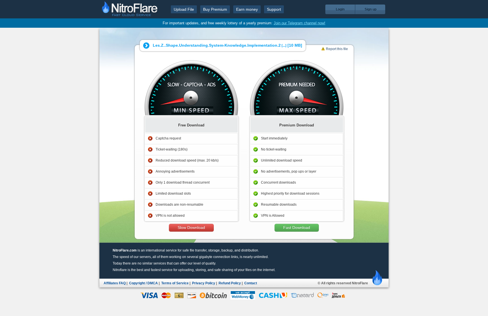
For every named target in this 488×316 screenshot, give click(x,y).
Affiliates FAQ (115, 283)
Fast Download (296, 227)
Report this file (337, 49)
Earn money (247, 9)
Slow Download (191, 227)
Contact (250, 283)
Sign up (370, 9)
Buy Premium (215, 9)
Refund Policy (230, 283)
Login (340, 9)
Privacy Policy (203, 283)
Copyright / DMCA (143, 283)
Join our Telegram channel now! (299, 23)
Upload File (184, 9)
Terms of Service (175, 283)
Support (274, 9)
